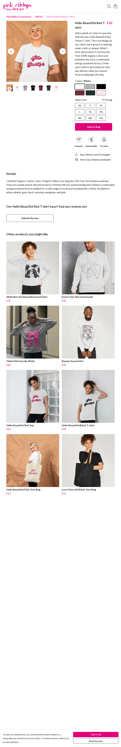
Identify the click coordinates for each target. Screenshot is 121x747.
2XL (101, 111)
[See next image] (63, 51)
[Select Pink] (101, 92)
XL (90, 111)
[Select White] (79, 86)
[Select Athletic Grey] (90, 86)
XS (79, 105)
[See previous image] (11, 51)
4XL (90, 117)
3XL (80, 117)
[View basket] (115, 6)
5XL (101, 117)
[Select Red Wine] (79, 92)
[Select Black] (101, 86)
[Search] (109, 6)
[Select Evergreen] (90, 92)
